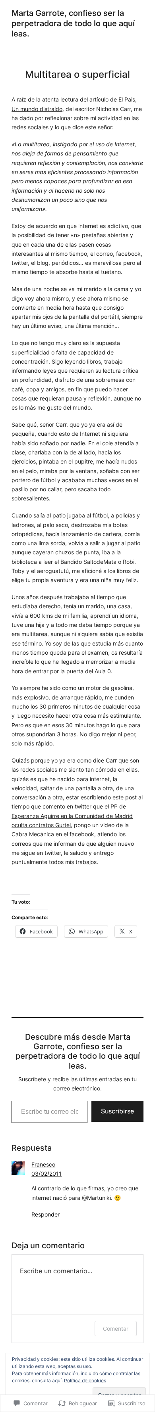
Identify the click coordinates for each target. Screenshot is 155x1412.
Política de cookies (85, 1380)
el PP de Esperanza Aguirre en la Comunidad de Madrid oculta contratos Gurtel (72, 815)
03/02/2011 (46, 1173)
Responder (45, 1214)
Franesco (43, 1164)
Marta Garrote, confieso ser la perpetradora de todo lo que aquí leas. (73, 23)
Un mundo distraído (37, 108)
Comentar (115, 1328)
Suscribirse (117, 1111)
